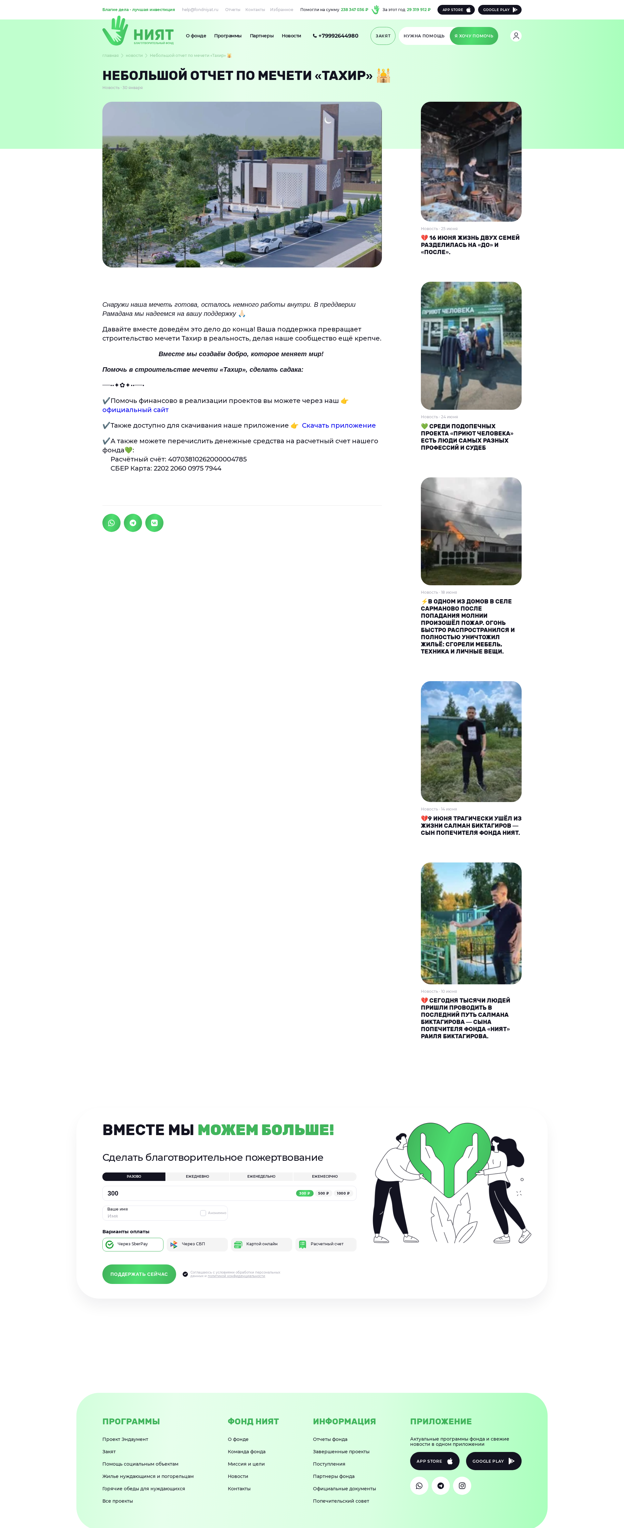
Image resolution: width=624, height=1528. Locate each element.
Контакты (255, 9)
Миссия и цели (246, 1464)
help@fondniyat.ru (200, 9)
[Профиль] (516, 36)
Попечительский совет (341, 1501)
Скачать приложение (340, 425)
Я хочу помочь (474, 35)
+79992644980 (338, 36)
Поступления (329, 1464)
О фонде (196, 36)
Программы (228, 36)
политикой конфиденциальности (236, 1276)
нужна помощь (424, 35)
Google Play (496, 10)
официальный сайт (135, 410)
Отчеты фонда (330, 1439)
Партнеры (262, 36)
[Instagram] (462, 1486)
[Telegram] (441, 1486)
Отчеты (232, 9)
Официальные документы (344, 1489)
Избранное (281, 9)
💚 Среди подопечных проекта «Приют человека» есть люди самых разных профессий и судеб (467, 437)
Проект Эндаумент (125, 1439)
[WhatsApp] (419, 1486)
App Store (453, 10)
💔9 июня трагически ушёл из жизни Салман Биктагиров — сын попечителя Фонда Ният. (471, 825)
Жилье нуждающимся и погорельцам (148, 1476)
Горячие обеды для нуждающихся (143, 1489)
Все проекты (117, 1501)
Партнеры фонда (334, 1476)
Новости (291, 36)
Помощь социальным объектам (140, 1464)
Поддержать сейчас (139, 1274)
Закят (109, 1452)
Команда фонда (247, 1452)
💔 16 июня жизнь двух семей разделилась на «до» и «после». (470, 245)
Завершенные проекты (341, 1452)
